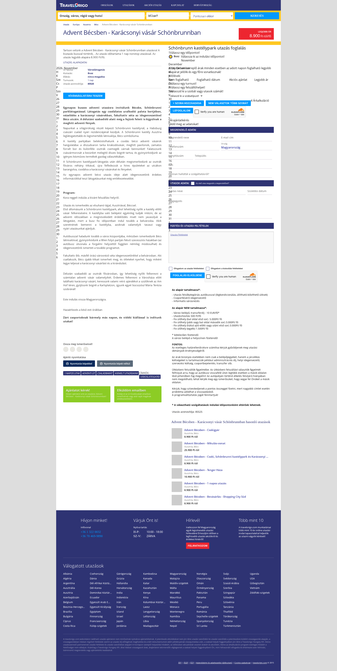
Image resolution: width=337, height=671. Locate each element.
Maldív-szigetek (179, 583)
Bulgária (68, 616)
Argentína (69, 583)
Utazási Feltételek (113, 15)
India (120, 592)
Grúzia (120, 578)
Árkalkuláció (261, 100)
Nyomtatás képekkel (81, 363)
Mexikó (174, 602)
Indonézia (122, 597)
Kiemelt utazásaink (126, 373)
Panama (201, 597)
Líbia (146, 621)
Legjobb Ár (264, 31)
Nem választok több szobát (228, 103)
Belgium (68, 602)
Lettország (149, 616)
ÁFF (180, 662)
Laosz (146, 607)
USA (252, 578)
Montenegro (177, 611)
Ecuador (95, 597)
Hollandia (122, 583)
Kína (145, 597)
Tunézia (228, 621)
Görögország (124, 573)
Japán (120, 621)
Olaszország (204, 578)
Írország (121, 607)
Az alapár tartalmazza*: (186, 289)
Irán (119, 602)
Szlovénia (228, 602)
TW (85, 349)
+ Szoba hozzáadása (187, 103)
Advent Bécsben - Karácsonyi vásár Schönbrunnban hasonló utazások (220, 422)
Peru (199, 602)
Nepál (173, 625)
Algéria (67, 578)
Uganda (254, 573)
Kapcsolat (177, 5)
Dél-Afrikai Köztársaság (102, 583)
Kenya (146, 592)
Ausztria (87, 24)
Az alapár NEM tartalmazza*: (189, 308)
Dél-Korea (95, 588)
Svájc (226, 573)
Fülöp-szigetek (98, 625)
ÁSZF (186, 662)
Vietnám (255, 588)
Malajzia (175, 578)
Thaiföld (228, 611)
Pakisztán (202, 592)
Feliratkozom (197, 545)
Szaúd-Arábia (231, 583)
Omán (200, 583)
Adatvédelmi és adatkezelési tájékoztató (214, 662)
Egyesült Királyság (100, 607)
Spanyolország (205, 621)
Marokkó (175, 592)
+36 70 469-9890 (92, 536)
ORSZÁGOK (107, 5)
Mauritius (175, 597)
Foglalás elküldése (187, 275)
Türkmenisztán (232, 625)
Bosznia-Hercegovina (75, 607)
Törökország (230, 616)
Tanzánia (228, 607)
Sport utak (169, 15)
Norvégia (202, 573)
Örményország (205, 588)
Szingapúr (229, 592)
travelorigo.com (260, 662)
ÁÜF (192, 662)
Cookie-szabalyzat (242, 662)
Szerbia (227, 588)
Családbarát (104, 373)
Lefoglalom (181, 110)
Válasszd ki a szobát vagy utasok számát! (196, 91)
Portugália (203, 607)
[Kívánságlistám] (259, 5)
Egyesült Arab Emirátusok (102, 602)
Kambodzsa (150, 573)
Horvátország (203, 5)
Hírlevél (193, 520)
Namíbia (175, 616)
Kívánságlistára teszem (85, 95)
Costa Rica (69, 625)
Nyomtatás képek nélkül (116, 363)
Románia (202, 611)
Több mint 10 (251, 520)
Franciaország (98, 621)
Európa (76, 24)
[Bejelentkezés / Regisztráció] (276, 5)
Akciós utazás (152, 5)
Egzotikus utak (143, 15)
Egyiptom (95, 611)
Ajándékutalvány (197, 15)
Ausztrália (69, 588)
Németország (178, 621)
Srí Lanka (202, 625)
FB (65, 349)
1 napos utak (72, 373)
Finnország (96, 616)
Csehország (96, 573)
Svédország (230, 578)
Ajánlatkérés (109, 26)
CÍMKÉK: (144, 373)
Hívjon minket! (94, 520)
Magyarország (178, 573)
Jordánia (121, 625)
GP (72, 349)
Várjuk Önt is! (145, 520)
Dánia (93, 578)
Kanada (147, 578)
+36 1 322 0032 (91, 532)
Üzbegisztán (257, 583)
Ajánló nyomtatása (74, 357)
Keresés (257, 15)
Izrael (120, 616)
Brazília (67, 611)
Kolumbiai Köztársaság (155, 602)
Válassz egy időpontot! (185, 53)
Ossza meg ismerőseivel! (77, 344)
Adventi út (88, 373)
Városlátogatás (150, 376)
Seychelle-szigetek (207, 616)
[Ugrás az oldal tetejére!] (329, 663)
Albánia (67, 573)
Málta (173, 588)
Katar (146, 583)
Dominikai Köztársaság (102, 592)
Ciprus (67, 621)
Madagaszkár (151, 625)
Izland (120, 611)
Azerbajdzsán (71, 597)
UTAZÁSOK (128, 5)
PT (79, 349)
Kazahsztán (150, 588)
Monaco (174, 607)
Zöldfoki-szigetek (260, 592)
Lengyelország (151, 611)
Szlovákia (228, 597)
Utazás (66, 24)
